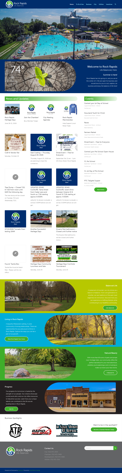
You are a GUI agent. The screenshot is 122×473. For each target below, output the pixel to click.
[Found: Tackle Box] (15, 253)
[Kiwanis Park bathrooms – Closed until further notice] (66, 218)
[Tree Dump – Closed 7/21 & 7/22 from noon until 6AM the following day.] (15, 177)
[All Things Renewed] (15, 430)
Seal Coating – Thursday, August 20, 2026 (40, 154)
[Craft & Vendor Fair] (15, 142)
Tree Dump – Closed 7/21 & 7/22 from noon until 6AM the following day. (15, 189)
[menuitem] (72, 4)
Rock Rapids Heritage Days (10, 118)
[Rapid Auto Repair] (41, 430)
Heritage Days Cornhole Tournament (65, 265)
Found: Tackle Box (12, 264)
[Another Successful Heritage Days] (41, 218)
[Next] (74, 429)
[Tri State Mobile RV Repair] (66, 430)
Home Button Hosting (34, 470)
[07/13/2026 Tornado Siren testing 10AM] (15, 218)
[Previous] (7, 429)
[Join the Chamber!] (31, 110)
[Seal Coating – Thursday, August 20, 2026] (41, 142)
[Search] (115, 4)
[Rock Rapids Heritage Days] (12, 110)
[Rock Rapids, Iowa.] (16, 4)
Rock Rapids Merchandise (68, 118)
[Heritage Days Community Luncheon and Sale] (41, 253)
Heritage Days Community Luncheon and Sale (40, 265)
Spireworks (20, 470)
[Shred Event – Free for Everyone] (66, 142)
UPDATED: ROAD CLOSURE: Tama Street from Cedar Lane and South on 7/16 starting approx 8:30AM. (39, 192)
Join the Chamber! (31, 117)
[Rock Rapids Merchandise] (70, 110)
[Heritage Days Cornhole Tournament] (66, 253)
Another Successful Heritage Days (38, 230)
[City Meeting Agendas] (50, 110)
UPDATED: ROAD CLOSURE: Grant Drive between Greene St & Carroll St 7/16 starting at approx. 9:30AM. (65, 192)
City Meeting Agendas (48, 118)
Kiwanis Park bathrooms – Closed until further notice (66, 230)
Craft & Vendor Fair (12, 153)
